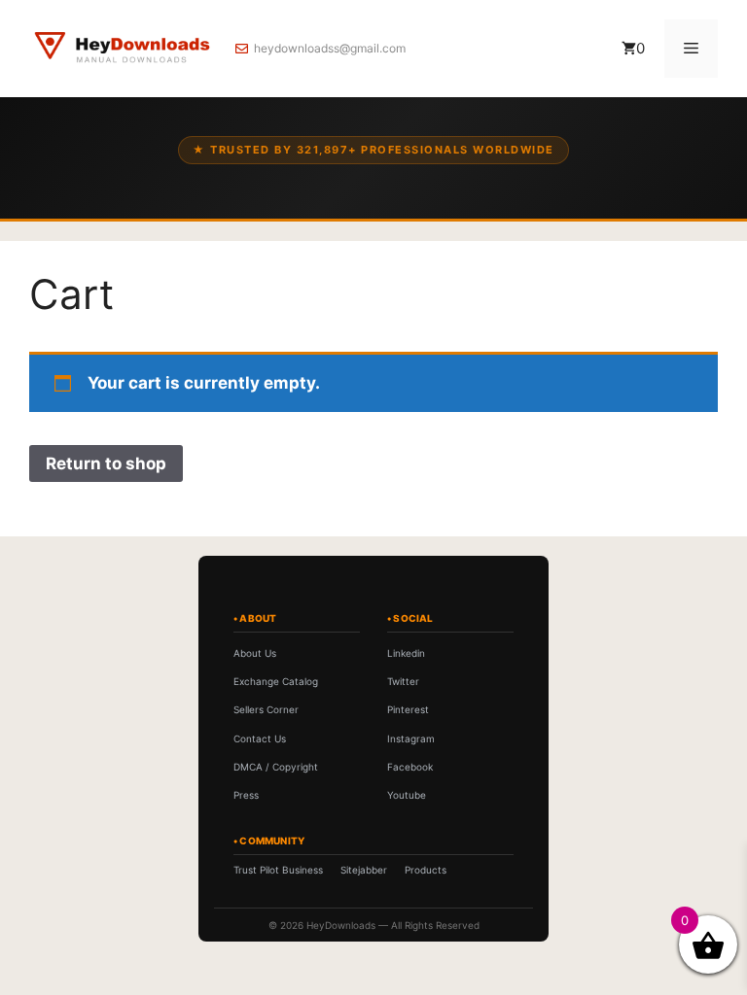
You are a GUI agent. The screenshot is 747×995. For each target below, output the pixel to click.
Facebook (410, 766)
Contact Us (259, 738)
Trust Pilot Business (278, 869)
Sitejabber (363, 869)
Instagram (411, 738)
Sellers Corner (266, 709)
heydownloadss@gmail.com (330, 48)
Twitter (403, 681)
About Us (254, 653)
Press (246, 795)
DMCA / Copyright (275, 766)
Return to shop (106, 463)
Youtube (406, 795)
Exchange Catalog (275, 681)
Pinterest (408, 709)
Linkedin (406, 653)
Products (425, 869)
